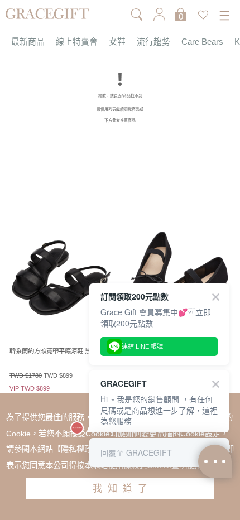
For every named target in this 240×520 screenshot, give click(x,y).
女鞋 (117, 42)
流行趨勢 (153, 42)
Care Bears (202, 42)
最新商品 (28, 42)
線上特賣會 (77, 42)
